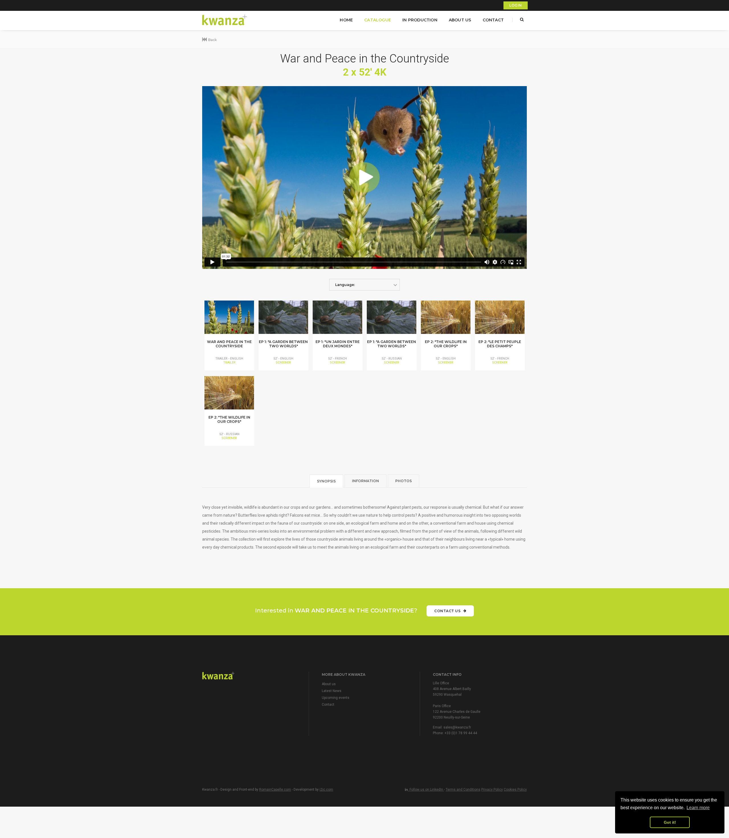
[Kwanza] (225, 20)
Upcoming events (335, 698)
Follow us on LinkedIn (426, 790)
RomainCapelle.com (275, 790)
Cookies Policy (515, 790)
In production (419, 20)
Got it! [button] (670, 822)
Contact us (448, 611)
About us (460, 20)
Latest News (331, 691)
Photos (403, 481)
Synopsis (326, 481)
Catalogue (377, 20)
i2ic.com (326, 790)
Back (212, 40)
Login (515, 5)
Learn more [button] (698, 807)
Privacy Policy (492, 790)
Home (346, 20)
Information (365, 481)
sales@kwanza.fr (457, 727)
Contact (493, 20)
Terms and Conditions (463, 790)
